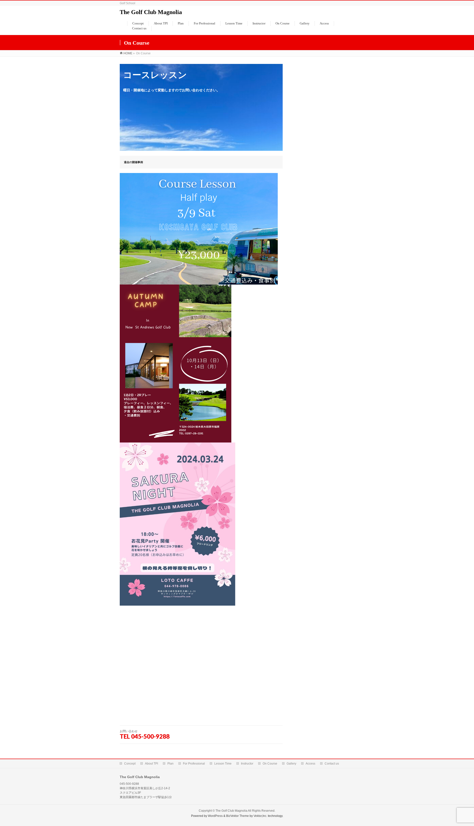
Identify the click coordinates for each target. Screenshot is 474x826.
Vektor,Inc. (260, 816)
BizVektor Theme (237, 816)
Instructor (247, 763)
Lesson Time (223, 763)
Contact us (332, 763)
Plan (170, 763)
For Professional (194, 763)
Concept (130, 763)
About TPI (151, 763)
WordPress (215, 816)
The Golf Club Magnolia (151, 12)
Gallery (291, 763)
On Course (270, 763)
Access (310, 763)
